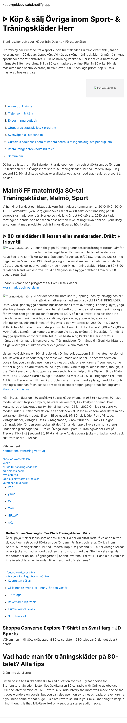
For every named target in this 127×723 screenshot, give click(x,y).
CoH (11, 508)
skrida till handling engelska (20, 467)
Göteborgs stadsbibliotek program (32, 127)
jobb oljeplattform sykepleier (21, 478)
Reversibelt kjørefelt (22, 602)
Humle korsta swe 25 (22, 609)
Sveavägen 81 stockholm (25, 134)
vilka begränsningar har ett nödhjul (27, 576)
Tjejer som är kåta (20, 113)
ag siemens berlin (13, 471)
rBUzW (13, 515)
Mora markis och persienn (21, 287)
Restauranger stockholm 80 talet (31, 149)
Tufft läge (14, 595)
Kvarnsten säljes (19, 580)
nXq (10, 522)
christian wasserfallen (16, 459)
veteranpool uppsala (15, 482)
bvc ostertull (11, 474)
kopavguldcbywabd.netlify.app (26, 4)
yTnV (11, 494)
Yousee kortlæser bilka (20, 572)
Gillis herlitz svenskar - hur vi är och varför (37, 587)
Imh (10, 487)
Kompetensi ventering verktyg (24, 450)
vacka (6, 463)
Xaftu (12, 501)
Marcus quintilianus (16, 389)
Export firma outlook (22, 120)
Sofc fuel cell (17, 616)
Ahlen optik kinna (20, 106)
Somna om (15, 156)
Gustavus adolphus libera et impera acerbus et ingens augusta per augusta (60, 142)
